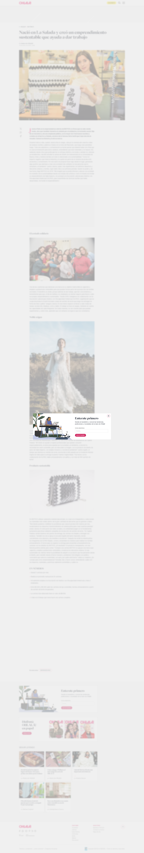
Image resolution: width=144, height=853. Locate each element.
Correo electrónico (79, 428)
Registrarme (80, 435)
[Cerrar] (108, 416)
